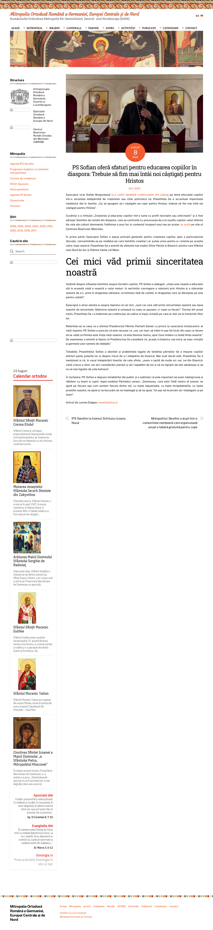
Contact (191, 28)
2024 (28, 226)
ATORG (110, 28)
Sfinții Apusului (19, 183)
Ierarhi (54, 28)
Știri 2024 (134, 188)
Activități (128, 28)
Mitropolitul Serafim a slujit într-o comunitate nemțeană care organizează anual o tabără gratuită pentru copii (170, 423)
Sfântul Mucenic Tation (31, 693)
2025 (20, 226)
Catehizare (170, 28)
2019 (20, 230)
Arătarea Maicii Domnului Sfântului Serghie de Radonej (32, 561)
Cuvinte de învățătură (22, 178)
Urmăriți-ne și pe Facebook (73, 913)
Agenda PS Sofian (20, 194)
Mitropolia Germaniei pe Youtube (76, 917)
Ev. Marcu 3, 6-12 (43, 847)
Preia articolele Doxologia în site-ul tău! (33, 862)
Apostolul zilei (43, 795)
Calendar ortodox (30, 376)
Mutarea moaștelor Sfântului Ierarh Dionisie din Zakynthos (32, 491)
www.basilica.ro (108, 402)
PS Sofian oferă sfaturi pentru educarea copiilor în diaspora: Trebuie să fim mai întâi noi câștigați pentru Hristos (134, 173)
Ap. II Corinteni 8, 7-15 (40, 817)
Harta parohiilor (19, 189)
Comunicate (17, 200)
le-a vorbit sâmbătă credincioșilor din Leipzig (140, 194)
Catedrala (74, 28)
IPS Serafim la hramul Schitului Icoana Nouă (98, 421)
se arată (185, 224)
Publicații (149, 28)
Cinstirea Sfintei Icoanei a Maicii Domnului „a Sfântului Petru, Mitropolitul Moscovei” (33, 758)
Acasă (15, 28)
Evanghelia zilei (42, 826)
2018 (27, 230)
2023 (35, 226)
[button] (15, 49)
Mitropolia (34, 28)
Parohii (93, 28)
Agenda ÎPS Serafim (22, 163)
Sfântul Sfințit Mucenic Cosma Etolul (30, 422)
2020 (13, 230)
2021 (50, 226)
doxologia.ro (44, 855)
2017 (34, 230)
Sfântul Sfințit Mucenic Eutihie (30, 629)
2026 (13, 226)
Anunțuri (15, 205)
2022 (43, 226)
